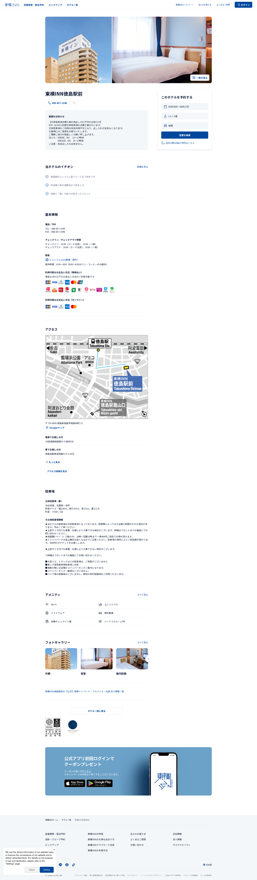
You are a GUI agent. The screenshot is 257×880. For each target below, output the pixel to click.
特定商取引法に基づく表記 (115, 875)
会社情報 (177, 833)
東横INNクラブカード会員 (101, 844)
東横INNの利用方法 (98, 850)
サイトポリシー (133, 875)
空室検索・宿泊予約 (34, 4)
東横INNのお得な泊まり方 (101, 839)
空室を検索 (184, 135)
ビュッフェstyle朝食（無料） (64, 259)
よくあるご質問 (223, 4)
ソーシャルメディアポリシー (151, 875)
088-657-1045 (59, 103)
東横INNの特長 (95, 833)
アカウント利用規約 (190, 875)
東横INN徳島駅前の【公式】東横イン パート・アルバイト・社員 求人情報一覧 (84, 691)
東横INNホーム (51, 820)
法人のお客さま (205, 4)
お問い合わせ (137, 844)
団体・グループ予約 (55, 839)
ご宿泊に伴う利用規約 (172, 875)
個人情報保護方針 (96, 875)
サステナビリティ (182, 844)
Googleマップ (56, 427)
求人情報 (177, 839)
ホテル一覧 (72, 4)
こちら (87, 771)
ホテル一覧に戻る (97, 711)
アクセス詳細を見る (57, 471)
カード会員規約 (206, 875)
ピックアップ (55, 4)
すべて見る (142, 594)
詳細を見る (142, 166)
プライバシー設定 (80, 875)
